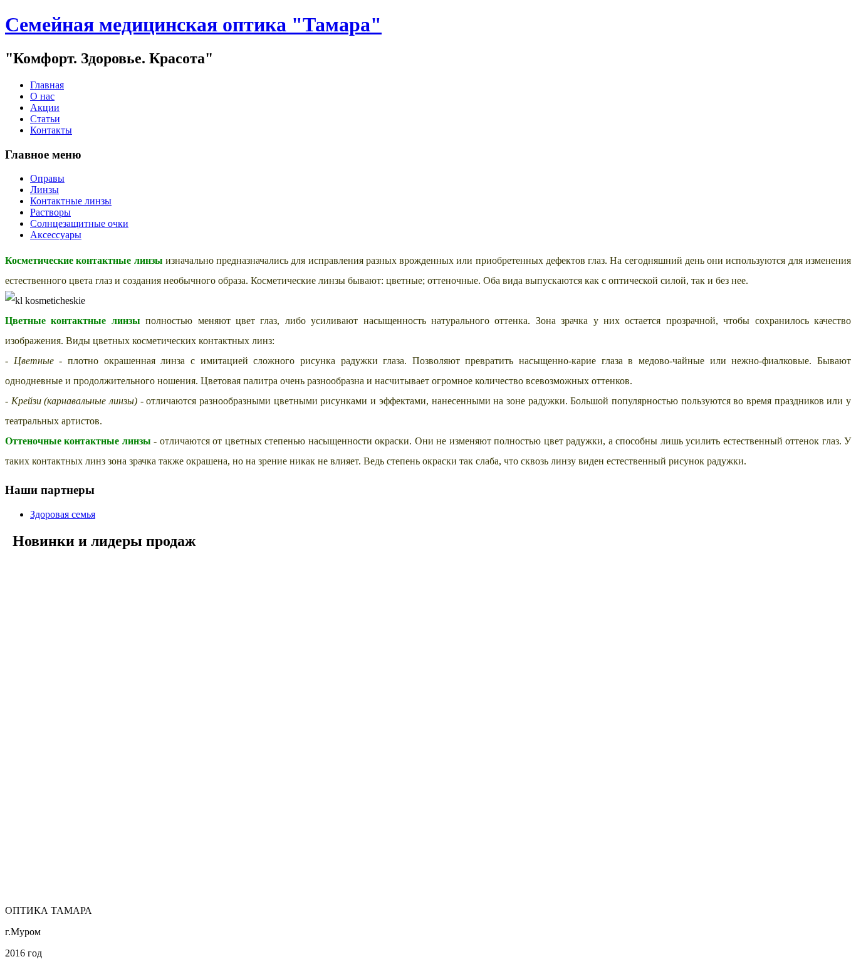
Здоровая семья (62, 514)
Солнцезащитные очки (79, 223)
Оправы (47, 178)
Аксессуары (55, 234)
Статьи (45, 118)
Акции (45, 107)
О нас (42, 96)
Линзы (44, 189)
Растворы (50, 212)
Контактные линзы (71, 201)
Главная (47, 85)
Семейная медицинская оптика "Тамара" (193, 24)
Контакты (51, 130)
